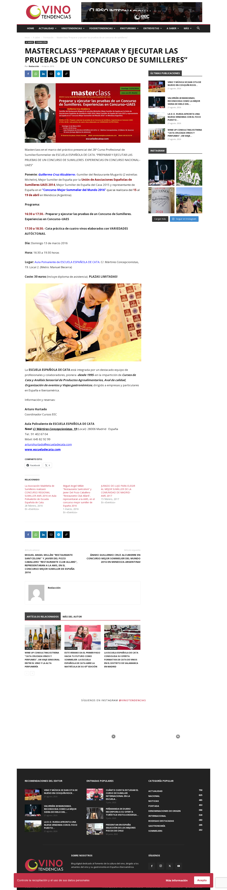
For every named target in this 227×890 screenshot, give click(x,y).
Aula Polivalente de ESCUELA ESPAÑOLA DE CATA (67, 262)
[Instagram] (160, 866)
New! (28, 429)
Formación (48, 37)
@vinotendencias (132, 700)
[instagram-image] (49, 736)
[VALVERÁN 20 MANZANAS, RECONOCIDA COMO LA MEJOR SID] (161, 173)
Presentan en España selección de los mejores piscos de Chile (121, 827)
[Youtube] (178, 866)
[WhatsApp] (35, 73)
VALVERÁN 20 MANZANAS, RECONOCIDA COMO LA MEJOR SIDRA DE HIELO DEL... (184, 100)
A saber (36, 37)
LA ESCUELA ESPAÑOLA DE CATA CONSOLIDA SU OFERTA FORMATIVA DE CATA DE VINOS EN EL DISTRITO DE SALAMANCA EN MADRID (121, 659)
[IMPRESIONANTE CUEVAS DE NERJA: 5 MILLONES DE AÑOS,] (189, 173)
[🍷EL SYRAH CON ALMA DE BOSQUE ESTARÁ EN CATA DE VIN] (161, 200)
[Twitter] (169, 866)
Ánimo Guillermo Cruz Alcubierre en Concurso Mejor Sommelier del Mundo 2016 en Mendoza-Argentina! (113, 558)
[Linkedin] (43, 73)
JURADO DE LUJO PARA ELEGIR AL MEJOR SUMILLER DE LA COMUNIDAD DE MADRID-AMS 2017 (118, 490)
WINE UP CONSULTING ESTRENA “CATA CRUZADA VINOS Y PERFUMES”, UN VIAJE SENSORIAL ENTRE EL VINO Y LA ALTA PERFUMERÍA (42, 659)
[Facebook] (28, 73)
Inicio (27, 37)
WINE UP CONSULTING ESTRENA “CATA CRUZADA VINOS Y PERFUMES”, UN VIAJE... (185, 132)
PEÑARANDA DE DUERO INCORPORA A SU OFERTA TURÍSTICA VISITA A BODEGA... (122, 811)
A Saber (171, 28)
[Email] (51, 73)
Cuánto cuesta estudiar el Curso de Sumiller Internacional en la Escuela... (122, 794)
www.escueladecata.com (43, 449)
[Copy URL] (66, 73)
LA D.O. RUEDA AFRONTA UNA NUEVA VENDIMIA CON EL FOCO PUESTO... (184, 116)
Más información (177, 880)
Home (30, 28)
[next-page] (32, 673)
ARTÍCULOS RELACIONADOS (43, 616)
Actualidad (46, 28)
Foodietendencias (101, 28)
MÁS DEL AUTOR (72, 616)
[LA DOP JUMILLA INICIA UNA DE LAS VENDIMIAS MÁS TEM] (189, 200)
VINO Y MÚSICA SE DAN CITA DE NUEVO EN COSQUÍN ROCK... (184, 84)
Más (186, 28)
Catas (28, 648)
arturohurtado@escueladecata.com (48, 444)
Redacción (34, 66)
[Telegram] (58, 73)
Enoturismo (128, 28)
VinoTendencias (71, 28)
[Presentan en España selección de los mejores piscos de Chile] (95, 829)
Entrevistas (151, 28)
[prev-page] (27, 673)
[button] (198, 28)
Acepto (202, 880)
